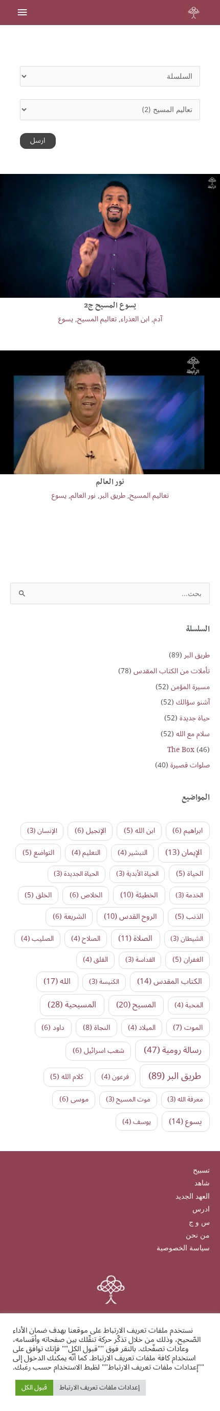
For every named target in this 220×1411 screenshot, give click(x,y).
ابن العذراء (135, 319)
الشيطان (186, 939)
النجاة (96, 1027)
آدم (157, 319)
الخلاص (86, 895)
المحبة (188, 1005)
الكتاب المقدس (169, 981)
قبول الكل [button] (34, 1387)
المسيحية (72, 1004)
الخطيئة (139, 895)
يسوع (65, 319)
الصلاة (135, 938)
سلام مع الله (193, 733)
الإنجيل (90, 830)
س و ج (199, 1222)
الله (57, 981)
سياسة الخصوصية (183, 1248)
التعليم (86, 853)
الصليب (37, 939)
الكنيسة (104, 982)
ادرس (201, 1209)
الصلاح (85, 939)
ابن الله (139, 830)
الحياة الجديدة (76, 874)
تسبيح (201, 1170)
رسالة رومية (173, 1050)
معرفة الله (185, 1099)
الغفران (187, 959)
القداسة (140, 960)
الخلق (38, 895)
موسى (74, 1099)
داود (52, 1027)
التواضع (38, 852)
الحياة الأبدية (137, 874)
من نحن (198, 1235)
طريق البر (112, 495)
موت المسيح (128, 1099)
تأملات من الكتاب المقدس (172, 671)
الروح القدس (130, 916)
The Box (180, 749)
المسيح (136, 1004)
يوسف (136, 1122)
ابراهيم (187, 830)
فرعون (115, 1077)
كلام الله (66, 1076)
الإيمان (183, 852)
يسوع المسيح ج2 (110, 306)
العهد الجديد (192, 1196)
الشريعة (69, 916)
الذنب (189, 916)
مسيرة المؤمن (190, 686)
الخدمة (189, 895)
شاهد (202, 1183)
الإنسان (42, 831)
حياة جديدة (195, 718)
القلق (95, 960)
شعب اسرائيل (98, 1050)
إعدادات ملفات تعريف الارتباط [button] (99, 1387)
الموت (188, 1027)
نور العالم (110, 483)
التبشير (132, 853)
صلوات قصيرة (190, 765)
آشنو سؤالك (193, 702)
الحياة (189, 873)
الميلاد (142, 1028)
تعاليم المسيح (97, 319)
